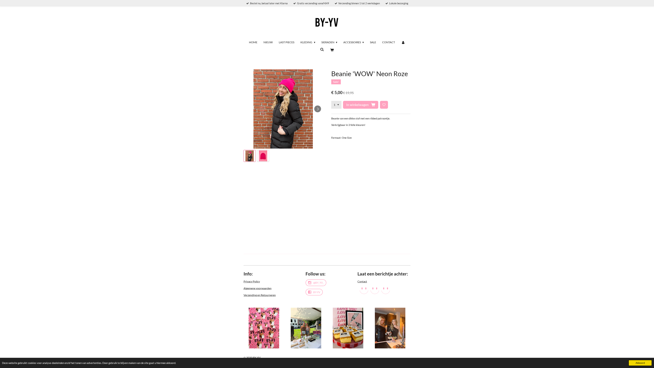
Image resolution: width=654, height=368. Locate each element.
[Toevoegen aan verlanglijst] (384, 105)
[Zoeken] (322, 49)
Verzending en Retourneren (260, 295)
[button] (250, 156)
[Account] (403, 42)
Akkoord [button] (640, 363)
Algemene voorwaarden (257, 288)
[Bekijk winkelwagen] (332, 50)
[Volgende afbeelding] (317, 108)
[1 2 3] (336, 105)
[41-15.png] (390, 328)
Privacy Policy (252, 281)
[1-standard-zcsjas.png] (306, 328)
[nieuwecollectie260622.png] (264, 328)
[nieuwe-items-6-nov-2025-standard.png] (348, 328)
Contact (362, 281)
